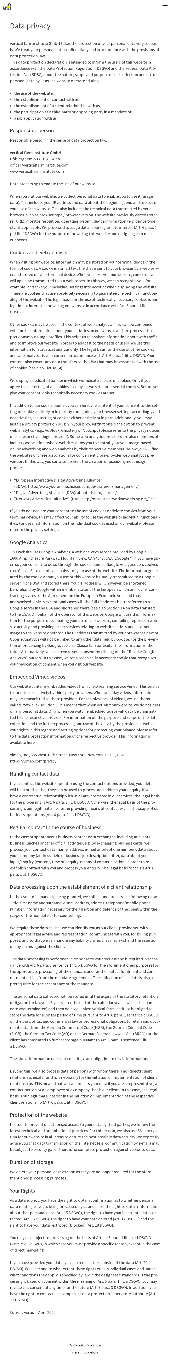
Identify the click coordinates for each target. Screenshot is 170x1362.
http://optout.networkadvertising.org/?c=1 (119, 498)
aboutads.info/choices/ (97, 492)
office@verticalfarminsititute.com (39, 165)
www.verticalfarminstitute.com (37, 171)
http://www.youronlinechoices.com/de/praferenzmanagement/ (83, 486)
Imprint (76, 1352)
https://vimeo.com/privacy (33, 761)
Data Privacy (91, 1352)
